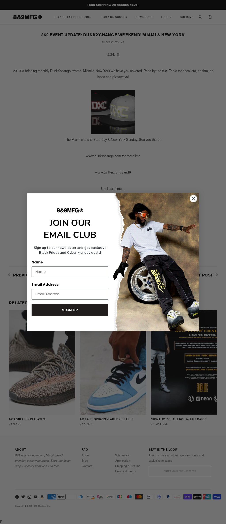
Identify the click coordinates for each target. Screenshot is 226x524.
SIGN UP (70, 310)
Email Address (45, 284)
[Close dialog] (193, 198)
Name (37, 262)
